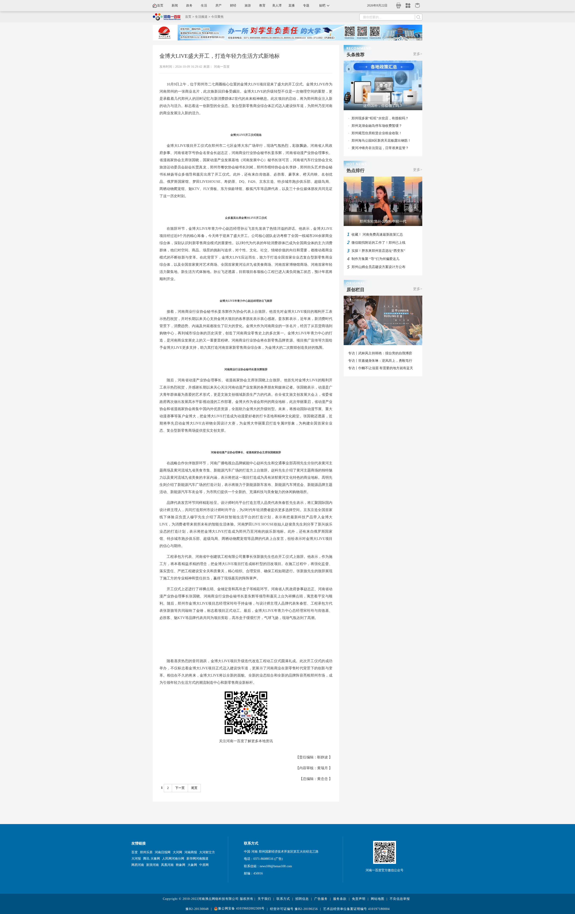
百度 (134, 852)
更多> (417, 54)
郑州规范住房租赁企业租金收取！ (377, 133)
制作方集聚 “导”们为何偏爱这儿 (375, 259)
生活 (204, 5)
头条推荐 (356, 54)
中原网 (204, 865)
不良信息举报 (400, 899)
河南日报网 (162, 852)
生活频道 (201, 16)
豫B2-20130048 (197, 909)
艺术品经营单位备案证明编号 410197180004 (356, 909)
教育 (262, 5)
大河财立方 (207, 852)
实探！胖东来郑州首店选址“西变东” (378, 251)
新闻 (175, 5)
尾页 (194, 788)
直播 (291, 5)
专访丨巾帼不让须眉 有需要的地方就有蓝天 (380, 368)
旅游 (248, 5)
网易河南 (137, 865)
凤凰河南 (167, 865)
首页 (160, 5)
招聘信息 (302, 899)
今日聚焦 (217, 16)
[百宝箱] (417, 4)
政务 (189, 5)
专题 (306, 5)
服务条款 (340, 899)
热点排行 (356, 170)
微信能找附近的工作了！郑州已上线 (378, 242)
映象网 (180, 865)
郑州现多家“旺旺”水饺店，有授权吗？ (380, 118)
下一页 (180, 788)
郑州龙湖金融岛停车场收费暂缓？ (377, 125)
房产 (218, 5)
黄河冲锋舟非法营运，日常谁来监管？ (380, 148)
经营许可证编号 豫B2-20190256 (294, 909)
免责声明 (358, 899)
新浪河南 (152, 865)
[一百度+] (408, 4)
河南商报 (190, 852)
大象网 (192, 865)
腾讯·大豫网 (151, 858)
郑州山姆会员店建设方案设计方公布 (378, 267)
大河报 (136, 858)
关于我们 (264, 899)
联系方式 (283, 899)
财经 (233, 5)
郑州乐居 (146, 852)
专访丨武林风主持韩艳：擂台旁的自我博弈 (380, 353)
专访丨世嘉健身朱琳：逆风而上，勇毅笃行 (380, 360)
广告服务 (321, 899)
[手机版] (398, 4)
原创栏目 (356, 289)
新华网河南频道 (197, 858)
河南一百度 (222, 66)
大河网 (177, 852)
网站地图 (377, 899)
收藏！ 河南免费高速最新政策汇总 (377, 234)
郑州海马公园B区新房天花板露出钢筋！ (381, 140)
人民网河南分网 (173, 858)
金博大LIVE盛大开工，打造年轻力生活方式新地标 (219, 56)
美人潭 (277, 5)
